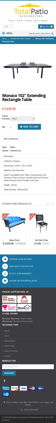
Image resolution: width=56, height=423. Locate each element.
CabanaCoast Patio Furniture (20, 38)
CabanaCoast (15, 151)
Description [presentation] (8, 156)
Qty (3, 127)
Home (4, 38)
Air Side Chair (41, 240)
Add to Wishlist (11, 139)
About (6, 336)
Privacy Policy (9, 341)
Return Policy (9, 346)
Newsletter (9, 360)
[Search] (52, 33)
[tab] (8, 156)
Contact (7, 356)
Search (7, 331)
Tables (12, 147)
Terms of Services (11, 351)
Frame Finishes (5, 117)
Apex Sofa (14, 240)
